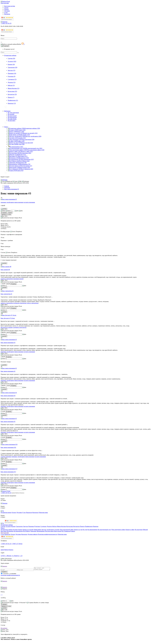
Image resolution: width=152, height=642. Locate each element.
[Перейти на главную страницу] (5, 1)
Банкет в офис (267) (27, 151)
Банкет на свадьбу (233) (30, 133)
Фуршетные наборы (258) (32, 128)
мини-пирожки (19, 202)
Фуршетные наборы (10, 55)
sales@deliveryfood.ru (18, 492)
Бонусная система (9, 6)
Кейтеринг (7, 111)
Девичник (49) (22, 162)
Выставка (4, 531)
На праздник (138, 529)
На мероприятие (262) (16, 146)
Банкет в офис (130, 529)
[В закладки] (4, 209)
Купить (10, 212)
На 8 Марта (26, 531)
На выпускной (12, 116)
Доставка (7, 11)
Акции (6, 7)
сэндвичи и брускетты (19, 327)
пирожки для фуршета (7, 202)
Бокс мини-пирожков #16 (8, 447)
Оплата (6, 9)
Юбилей (145, 529)
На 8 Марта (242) (24, 161)
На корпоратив (12, 117)
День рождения (64, 529)
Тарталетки (19, 526)
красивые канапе (18, 278)
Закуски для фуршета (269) (33, 136)
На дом (85, 529)
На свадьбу (11, 114)
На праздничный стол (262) (34, 148)
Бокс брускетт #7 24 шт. (8, 318)
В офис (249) (20, 141)
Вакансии (29, 512)
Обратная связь (43, 512)
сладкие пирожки (6, 456)
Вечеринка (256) (24, 158)
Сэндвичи (43, 526)
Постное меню (49, 531)
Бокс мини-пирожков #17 (8, 472)
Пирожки (31, 526)
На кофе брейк (12, 119)
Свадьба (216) (21, 138)
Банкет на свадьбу (28, 529)
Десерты (49, 526)
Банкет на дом (78, 529)
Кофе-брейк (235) (25, 134)
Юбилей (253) (22, 154)
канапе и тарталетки (7, 278)
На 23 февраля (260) (27, 169)
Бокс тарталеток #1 (6, 294)
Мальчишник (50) (25, 164)
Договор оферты (33, 534)
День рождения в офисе (118, 529)
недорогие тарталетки (19, 303)
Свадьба (56, 529)
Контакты (7, 14)
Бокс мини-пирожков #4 (8, 395)
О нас (6, 12)
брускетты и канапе (7, 327)
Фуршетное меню (6, 512)
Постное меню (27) (26, 165)
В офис (71, 529)
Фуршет (15, 529)
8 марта (72, 531)
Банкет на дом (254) (27, 142)
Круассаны (69, 526)
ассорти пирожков (29, 202)
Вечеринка (10, 531)
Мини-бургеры (61, 526)
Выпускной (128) (25, 167)
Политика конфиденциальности (47, 534)
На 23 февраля (65, 531)
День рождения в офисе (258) (35, 150)
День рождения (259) (28, 139)
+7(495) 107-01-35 (6, 23)
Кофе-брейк (37, 529)
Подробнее (4, 628)
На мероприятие (92, 529)
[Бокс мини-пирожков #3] (9, 199)
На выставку (11, 120)
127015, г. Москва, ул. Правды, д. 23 (11, 555)
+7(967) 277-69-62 (17, 543)
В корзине (4, 212)
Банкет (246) (20, 131)
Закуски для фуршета (47, 529)
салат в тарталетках (33, 303)
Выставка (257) (22, 156)
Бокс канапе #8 (5, 269)
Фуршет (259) (21, 130)
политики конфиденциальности (10, 575)
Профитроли (89, 526)
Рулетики (37, 526)
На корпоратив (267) (27, 159)
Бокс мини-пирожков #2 (8, 371)
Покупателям (5, 3)
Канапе (13, 526)
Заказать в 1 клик (6, 214)
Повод (6, 127)
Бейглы (54, 526)
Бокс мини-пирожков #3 (8, 342)
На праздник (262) (25, 153)
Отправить (4, 571)
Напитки (95, 526)
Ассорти (8, 526)
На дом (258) (20, 144)
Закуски (25, 526)
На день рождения (13, 112)
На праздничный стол (104, 529)
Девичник (33, 531)
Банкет (20, 529)
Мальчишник (41, 531)
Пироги (82, 526)
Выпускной (57, 531)
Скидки (3, 526)
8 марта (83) (19, 170)
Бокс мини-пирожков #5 (8, 421)
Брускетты (76, 526)
